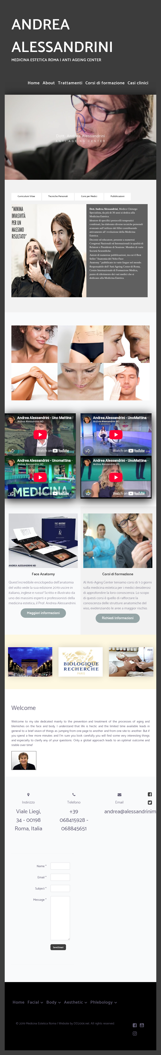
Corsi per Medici (89, 196)
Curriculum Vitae (26, 196)
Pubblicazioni (117, 196)
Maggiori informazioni (43, 612)
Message (40, 899)
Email (42, 877)
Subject (41, 888)
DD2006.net (81, 1023)
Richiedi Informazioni (118, 618)
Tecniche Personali (58, 196)
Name (42, 865)
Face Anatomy (43, 573)
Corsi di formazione (117, 573)
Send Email (58, 947)
